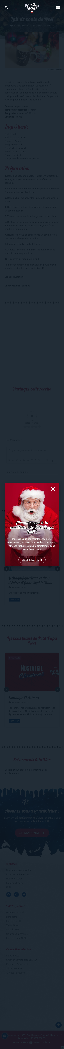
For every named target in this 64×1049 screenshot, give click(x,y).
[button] (6, 7)
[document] (32, 524)
